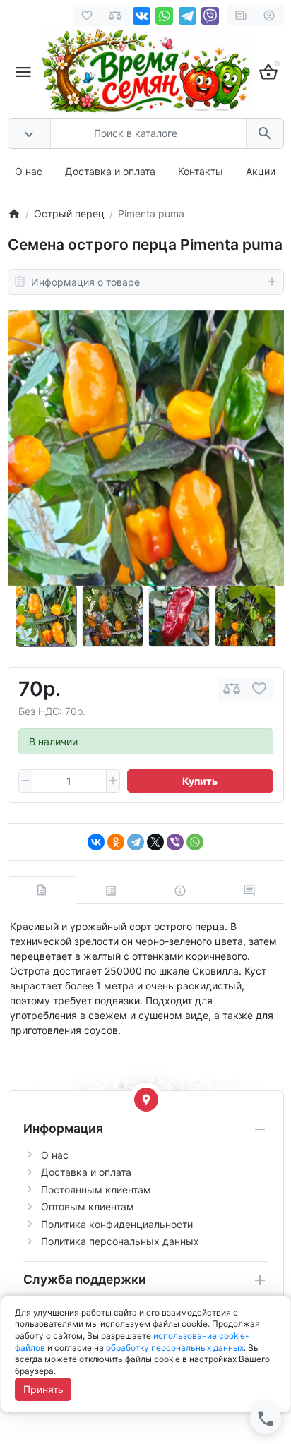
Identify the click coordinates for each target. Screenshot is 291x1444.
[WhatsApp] (194, 842)
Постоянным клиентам (96, 1190)
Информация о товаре (85, 282)
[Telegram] (135, 842)
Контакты (200, 171)
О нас (28, 171)
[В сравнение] (232, 689)
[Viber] (175, 842)
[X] (155, 842)
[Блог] (241, 15)
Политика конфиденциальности (117, 1224)
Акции (260, 171)
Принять (43, 1389)
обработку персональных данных (175, 1347)
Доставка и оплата (110, 171)
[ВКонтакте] (96, 842)
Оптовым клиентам (87, 1207)
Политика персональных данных (120, 1241)
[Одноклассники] (115, 842)
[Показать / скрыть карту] (146, 1100)
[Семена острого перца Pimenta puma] (146, 448)
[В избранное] (259, 689)
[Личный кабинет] (269, 15)
